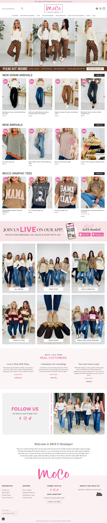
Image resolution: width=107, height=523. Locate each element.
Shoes (88, 15)
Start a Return (27, 490)
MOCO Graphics (61, 15)
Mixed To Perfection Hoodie (63, 162)
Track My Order (27, 497)
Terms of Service (7, 497)
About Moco (6, 492)
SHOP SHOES (53, 340)
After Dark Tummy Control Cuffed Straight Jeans (91, 112)
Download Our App (28, 495)
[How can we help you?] (22, 8)
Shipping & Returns (29, 492)
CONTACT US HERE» (54, 502)
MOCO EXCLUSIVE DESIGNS (76, 15)
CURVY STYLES (19, 340)
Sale (93, 15)
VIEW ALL (99, 75)
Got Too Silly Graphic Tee (36, 210)
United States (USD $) (9, 513)
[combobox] (12, 9)
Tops (38, 15)
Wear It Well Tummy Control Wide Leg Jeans (40, 162)
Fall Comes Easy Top (8, 162)
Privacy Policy (6, 495)
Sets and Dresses (48, 15)
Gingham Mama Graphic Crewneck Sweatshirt (12, 211)
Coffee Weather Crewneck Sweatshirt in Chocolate (92, 211)
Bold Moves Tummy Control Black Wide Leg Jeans (13, 112)
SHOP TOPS (53, 289)
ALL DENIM (19, 289)
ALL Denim (15, 15)
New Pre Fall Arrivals (27, 15)
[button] (104, 8)
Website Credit (67, 521)
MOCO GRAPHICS (88, 289)
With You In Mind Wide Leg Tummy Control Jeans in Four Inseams (39, 112)
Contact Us (5, 490)
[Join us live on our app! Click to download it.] (53, 231)
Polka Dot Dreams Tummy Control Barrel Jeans (66, 112)
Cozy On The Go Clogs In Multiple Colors (92, 162)
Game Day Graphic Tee (61, 210)
